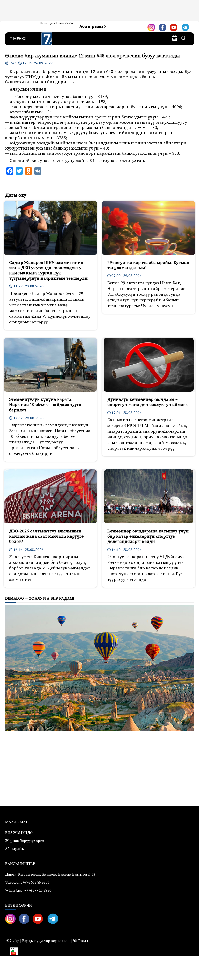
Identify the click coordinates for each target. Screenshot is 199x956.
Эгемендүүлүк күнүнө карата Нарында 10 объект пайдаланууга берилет (45, 405)
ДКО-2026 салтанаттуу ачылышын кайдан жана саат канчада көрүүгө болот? (46, 536)
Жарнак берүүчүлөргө (24, 841)
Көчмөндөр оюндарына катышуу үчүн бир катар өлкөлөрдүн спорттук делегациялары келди (148, 536)
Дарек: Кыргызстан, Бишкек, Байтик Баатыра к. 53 (50, 874)
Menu (18, 38)
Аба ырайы (91, 26)
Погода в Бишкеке (56, 23)
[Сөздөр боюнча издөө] (183, 38)
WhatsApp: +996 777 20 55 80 (28, 890)
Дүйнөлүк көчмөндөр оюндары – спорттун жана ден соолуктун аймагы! (148, 402)
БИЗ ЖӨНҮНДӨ (19, 833)
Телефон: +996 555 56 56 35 (27, 882)
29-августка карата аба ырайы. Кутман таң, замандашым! (148, 265)
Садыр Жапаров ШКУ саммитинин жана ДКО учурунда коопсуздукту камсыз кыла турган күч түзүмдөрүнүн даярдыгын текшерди (48, 270)
